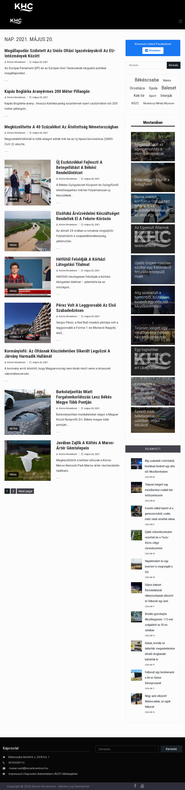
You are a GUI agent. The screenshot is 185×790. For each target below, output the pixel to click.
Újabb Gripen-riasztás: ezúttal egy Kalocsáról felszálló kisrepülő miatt (153, 270)
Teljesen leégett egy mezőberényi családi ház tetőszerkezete (152, 332)
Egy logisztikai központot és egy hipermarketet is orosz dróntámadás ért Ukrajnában (151, 358)
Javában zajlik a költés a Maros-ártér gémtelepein (85, 445)
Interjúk (166, 95)
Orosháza (137, 88)
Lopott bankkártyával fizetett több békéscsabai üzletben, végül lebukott (152, 416)
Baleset (169, 88)
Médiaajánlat (70, 773)
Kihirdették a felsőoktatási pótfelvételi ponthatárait (145, 391)
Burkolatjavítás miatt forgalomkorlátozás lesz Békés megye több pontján (84, 397)
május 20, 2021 (40, 62)
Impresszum (16, 773)
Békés (13, 199)
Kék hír (139, 95)
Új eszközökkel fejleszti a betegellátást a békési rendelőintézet (79, 167)
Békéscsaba (147, 80)
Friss (13, 245)
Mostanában (153, 122)
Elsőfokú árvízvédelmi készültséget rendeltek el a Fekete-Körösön (87, 216)
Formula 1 (16, 336)
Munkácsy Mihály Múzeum (158, 103)
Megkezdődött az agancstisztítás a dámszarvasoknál (149, 149)
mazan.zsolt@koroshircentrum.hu (28, 768)
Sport (152, 96)
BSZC (135, 103)
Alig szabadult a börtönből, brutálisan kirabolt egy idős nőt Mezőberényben (152, 300)
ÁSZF (58, 773)
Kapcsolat (30, 773)
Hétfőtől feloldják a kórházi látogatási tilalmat (80, 262)
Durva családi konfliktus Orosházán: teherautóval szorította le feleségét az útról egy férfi (152, 206)
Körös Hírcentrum (16, 62)
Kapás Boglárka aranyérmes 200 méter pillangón (47, 91)
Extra (13, 428)
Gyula (153, 88)
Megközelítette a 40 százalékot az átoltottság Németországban (61, 126)
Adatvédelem (45, 773)
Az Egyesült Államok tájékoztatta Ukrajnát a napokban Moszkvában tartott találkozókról (152, 236)
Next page (25, 491)
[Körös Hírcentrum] (13, 22)
